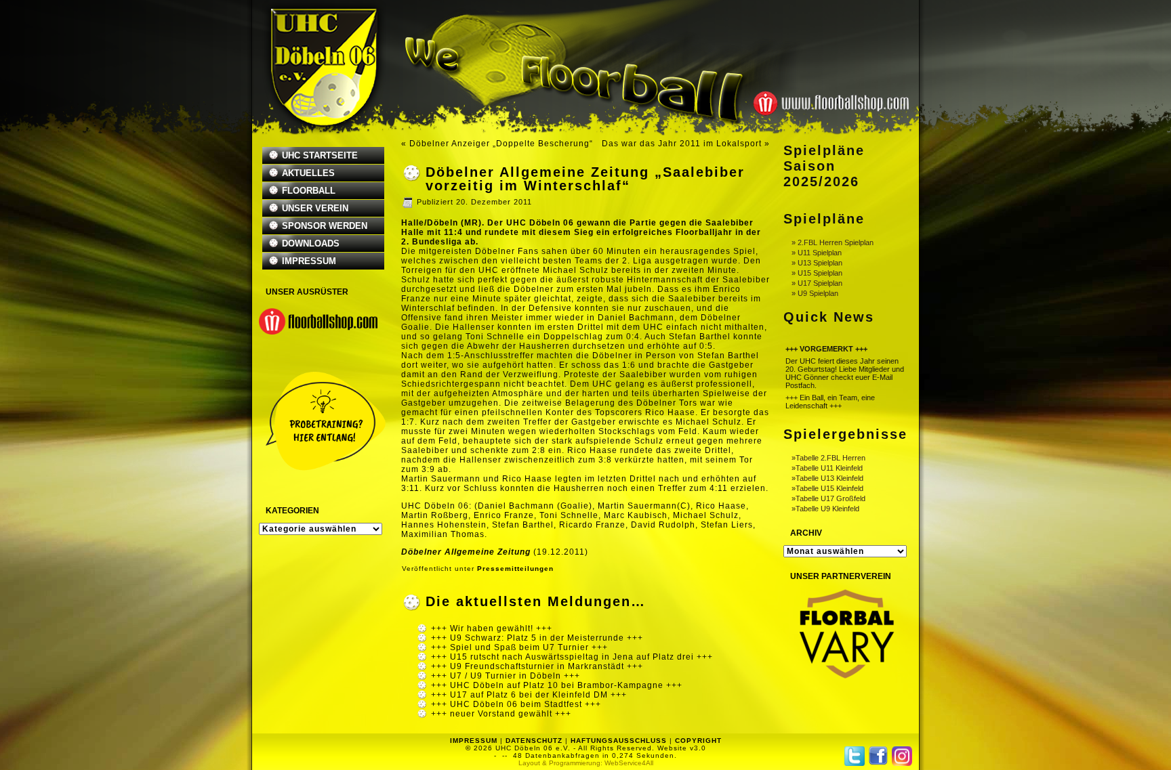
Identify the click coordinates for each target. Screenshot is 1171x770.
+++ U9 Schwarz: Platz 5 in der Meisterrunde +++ (537, 638)
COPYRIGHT (698, 740)
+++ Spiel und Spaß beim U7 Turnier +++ (519, 647)
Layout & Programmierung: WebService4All (585, 763)
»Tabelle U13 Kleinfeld (827, 478)
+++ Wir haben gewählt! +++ (491, 628)
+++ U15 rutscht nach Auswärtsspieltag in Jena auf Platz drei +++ (572, 657)
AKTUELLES (308, 173)
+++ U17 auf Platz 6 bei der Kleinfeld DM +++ (529, 695)
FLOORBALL (308, 191)
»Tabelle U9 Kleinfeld (825, 509)
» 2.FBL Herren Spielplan (833, 242)
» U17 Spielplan (817, 283)
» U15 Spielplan (817, 273)
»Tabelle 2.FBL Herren (828, 458)
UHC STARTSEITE (320, 155)
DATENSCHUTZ (534, 740)
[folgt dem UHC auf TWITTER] (854, 756)
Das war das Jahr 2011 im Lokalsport (682, 143)
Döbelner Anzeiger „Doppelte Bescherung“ (501, 143)
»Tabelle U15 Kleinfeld (827, 488)
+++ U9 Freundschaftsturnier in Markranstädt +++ (537, 666)
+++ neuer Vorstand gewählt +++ (501, 714)
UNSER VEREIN (315, 208)
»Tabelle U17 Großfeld (828, 498)
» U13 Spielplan (817, 263)
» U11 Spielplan (817, 253)
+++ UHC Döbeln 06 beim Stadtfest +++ (516, 704)
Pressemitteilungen (515, 568)
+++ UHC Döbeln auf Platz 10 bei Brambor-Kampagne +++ (556, 685)
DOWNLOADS (311, 243)
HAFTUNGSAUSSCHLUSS (619, 740)
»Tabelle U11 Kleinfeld (827, 468)
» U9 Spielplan (815, 293)
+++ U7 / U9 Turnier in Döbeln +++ (505, 676)
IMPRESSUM (309, 261)
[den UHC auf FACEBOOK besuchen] (878, 756)
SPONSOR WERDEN (324, 226)
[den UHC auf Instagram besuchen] (902, 756)
